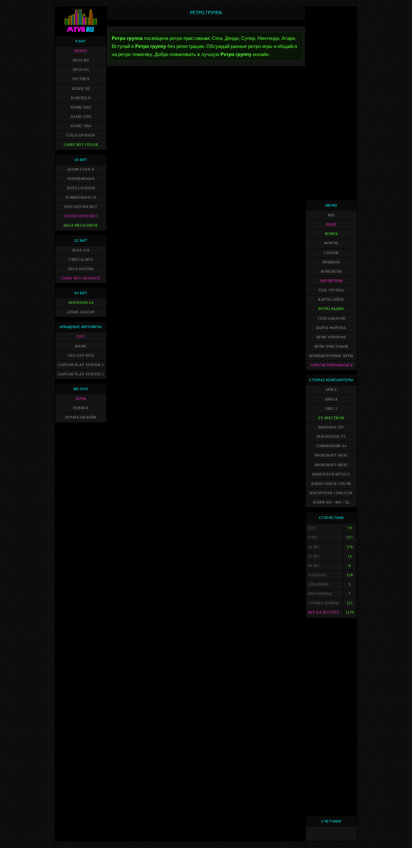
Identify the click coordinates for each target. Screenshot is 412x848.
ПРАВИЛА (331, 262)
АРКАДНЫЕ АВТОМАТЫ (81, 327)
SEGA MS (81, 60)
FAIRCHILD (81, 98)
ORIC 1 (331, 408)
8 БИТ (80, 41)
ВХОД (331, 224)
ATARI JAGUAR (80, 312)
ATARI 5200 (80, 116)
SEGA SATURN (81, 269)
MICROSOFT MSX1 (331, 455)
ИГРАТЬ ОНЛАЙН (80, 417)
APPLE (331, 389)
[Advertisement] (331, 103)
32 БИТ (80, 240)
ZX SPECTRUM (331, 418)
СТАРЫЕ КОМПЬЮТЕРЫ (331, 380)
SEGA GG (81, 69)
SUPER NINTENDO (80, 216)
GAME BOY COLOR (81, 144)
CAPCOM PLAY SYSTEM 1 (81, 365)
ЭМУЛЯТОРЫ (331, 281)
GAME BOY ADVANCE (80, 278)
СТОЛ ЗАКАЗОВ (331, 318)
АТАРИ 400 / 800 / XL (331, 502)
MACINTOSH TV (331, 436)
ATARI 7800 (80, 126)
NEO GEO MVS (81, 355)
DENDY (81, 51)
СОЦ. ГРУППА (331, 290)
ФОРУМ (331, 243)
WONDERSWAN (80, 179)
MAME (81, 346)
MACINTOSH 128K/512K (331, 493)
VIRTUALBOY (81, 259)
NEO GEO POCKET (80, 207)
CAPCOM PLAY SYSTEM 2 (81, 374)
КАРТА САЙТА (331, 299)
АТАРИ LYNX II (81, 169)
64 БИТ (80, 293)
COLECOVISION (81, 135)
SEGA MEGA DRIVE (80, 225)
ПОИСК (331, 234)
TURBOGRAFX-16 (81, 197)
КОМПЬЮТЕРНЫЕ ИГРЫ (331, 356)
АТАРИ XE (81, 88)
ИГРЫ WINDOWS (331, 337)
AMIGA (331, 399)
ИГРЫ (81, 398)
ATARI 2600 (80, 107)
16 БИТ (80, 160)
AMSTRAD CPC (331, 427)
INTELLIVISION (81, 188)
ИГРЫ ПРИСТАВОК (331, 346)
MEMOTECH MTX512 (331, 474)
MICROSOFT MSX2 (331, 465)
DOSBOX (81, 408)
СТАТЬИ (331, 253)
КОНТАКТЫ (331, 271)
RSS (331, 215)
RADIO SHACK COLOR (331, 483)
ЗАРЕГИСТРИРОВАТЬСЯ (331, 365)
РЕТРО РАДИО (331, 309)
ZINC (80, 336)
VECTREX (81, 79)
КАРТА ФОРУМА (331, 328)
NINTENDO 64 (81, 303)
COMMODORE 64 (331, 446)
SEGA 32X (81, 250)
